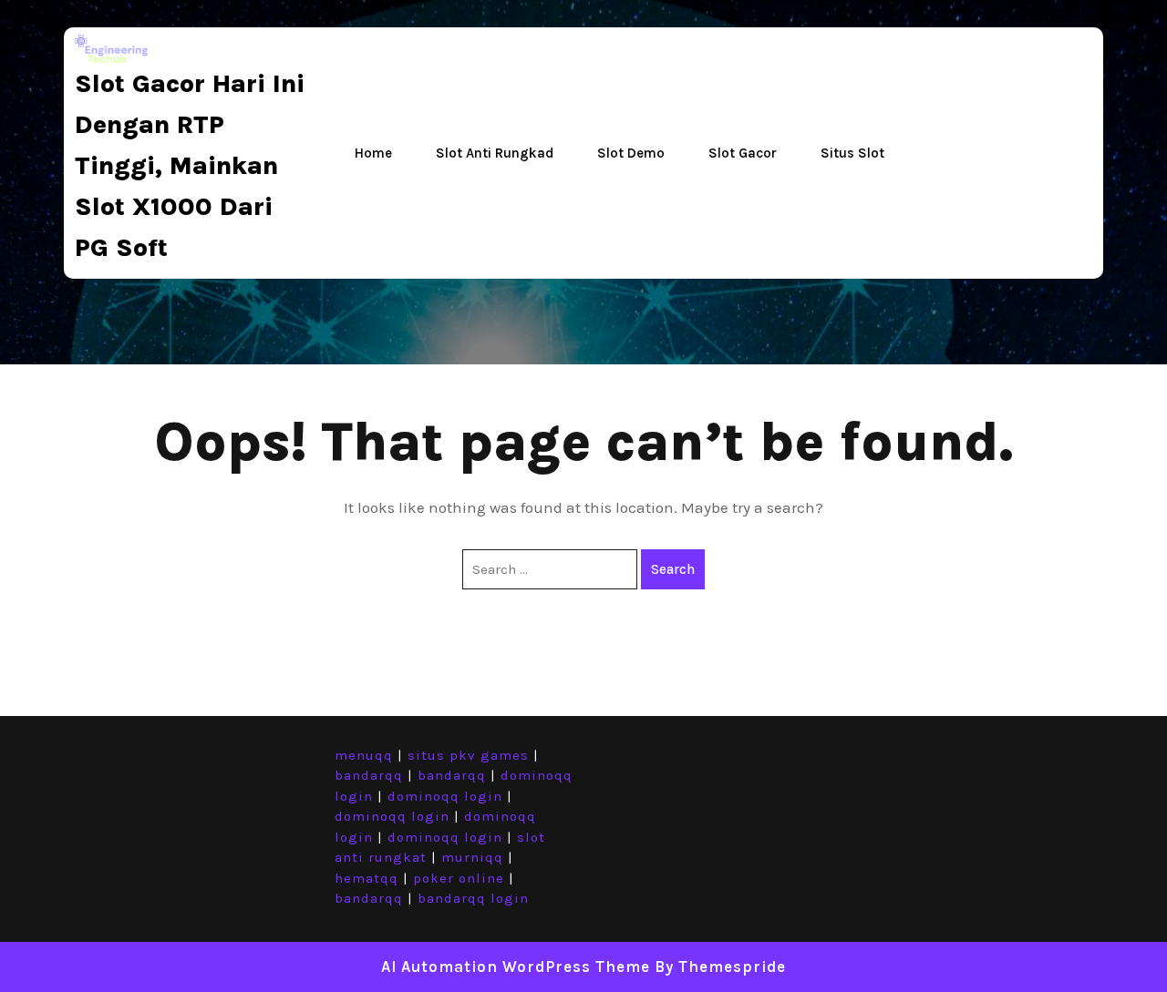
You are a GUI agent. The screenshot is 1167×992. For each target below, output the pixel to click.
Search (673, 569)
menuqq (364, 755)
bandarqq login (473, 898)
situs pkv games (468, 755)
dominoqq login (444, 796)
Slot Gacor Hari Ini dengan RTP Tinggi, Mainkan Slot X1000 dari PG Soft (190, 165)
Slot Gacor (742, 153)
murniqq (472, 857)
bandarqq (369, 775)
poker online (458, 878)
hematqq (366, 878)
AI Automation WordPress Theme (515, 966)
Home (373, 153)
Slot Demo (631, 153)
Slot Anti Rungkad (494, 153)
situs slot (852, 153)
